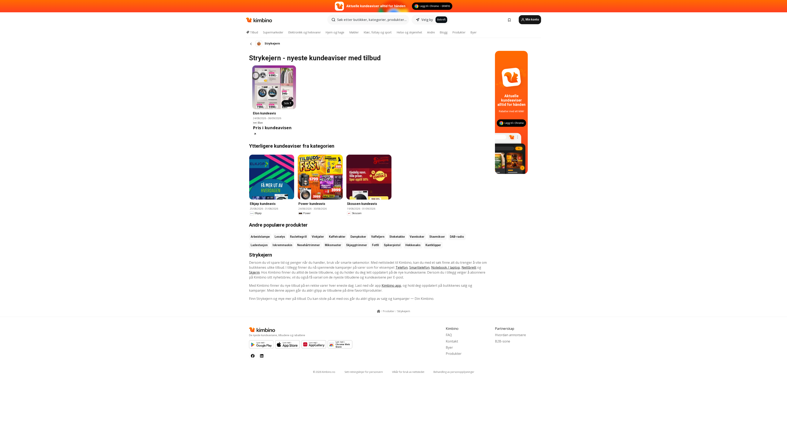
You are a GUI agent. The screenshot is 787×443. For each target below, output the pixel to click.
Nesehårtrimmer (308, 245)
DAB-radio (457, 236)
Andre (431, 32)
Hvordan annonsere (510, 335)
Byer (473, 32)
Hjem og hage (334, 32)
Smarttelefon (419, 267)
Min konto (532, 19)
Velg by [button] (427, 19)
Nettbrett (469, 267)
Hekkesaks (413, 245)
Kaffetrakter (337, 236)
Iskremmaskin (282, 245)
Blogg (443, 32)
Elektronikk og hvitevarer (304, 32)
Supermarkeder (273, 32)
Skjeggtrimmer (356, 245)
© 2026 (324, 372)
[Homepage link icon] (378, 311)
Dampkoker (358, 236)
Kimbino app (391, 285)
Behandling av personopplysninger (453, 372)
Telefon (402, 267)
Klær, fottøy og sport (378, 32)
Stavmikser (437, 236)
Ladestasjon (259, 245)
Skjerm (254, 272)
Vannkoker (417, 236)
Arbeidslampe (260, 236)
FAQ (449, 335)
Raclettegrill (298, 236)
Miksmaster (333, 245)
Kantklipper (433, 245)
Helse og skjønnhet (409, 32)
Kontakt (452, 341)
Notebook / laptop (445, 267)
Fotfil (375, 245)
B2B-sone (502, 341)
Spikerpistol (392, 245)
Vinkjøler (318, 236)
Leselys (280, 236)
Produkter (458, 32)
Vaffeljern (377, 236)
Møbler (354, 32)
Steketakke (397, 236)
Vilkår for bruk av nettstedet (408, 372)
